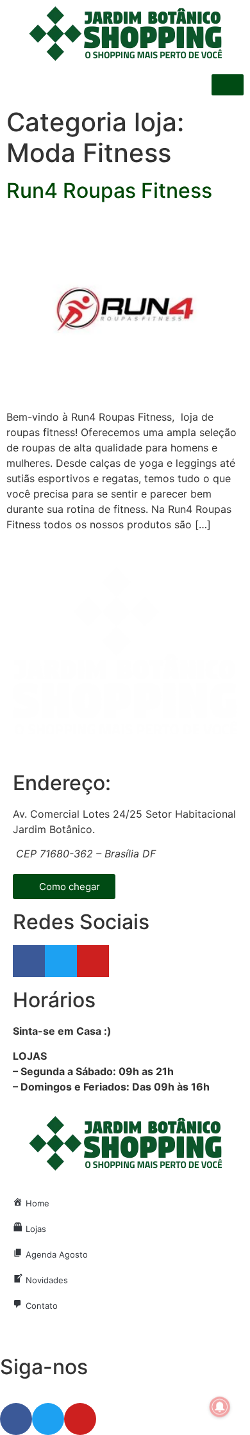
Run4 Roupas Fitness (109, 190)
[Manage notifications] (220, 1407)
